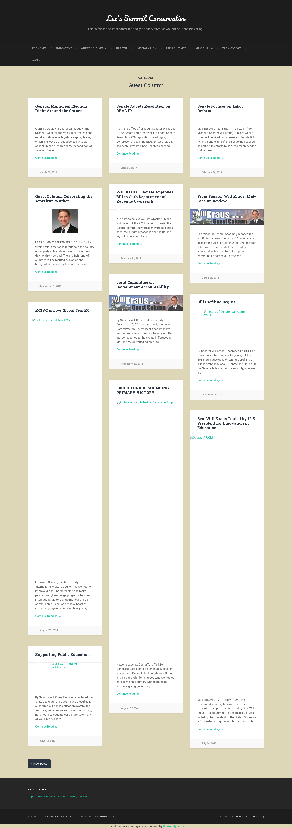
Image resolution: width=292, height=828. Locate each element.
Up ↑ (261, 816)
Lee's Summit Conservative (146, 18)
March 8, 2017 (128, 168)
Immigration (146, 48)
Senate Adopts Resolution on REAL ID (143, 108)
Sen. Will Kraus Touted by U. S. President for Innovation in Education (226, 423)
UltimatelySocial (174, 826)
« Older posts (39, 763)
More (36, 60)
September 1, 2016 (50, 286)
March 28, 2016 (210, 277)
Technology (231, 48)
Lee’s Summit (176, 48)
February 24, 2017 (211, 172)
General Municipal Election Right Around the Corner (61, 108)
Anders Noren (244, 816)
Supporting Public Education (62, 654)
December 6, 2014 (212, 394)
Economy (39, 48)
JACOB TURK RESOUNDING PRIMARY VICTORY (142, 390)
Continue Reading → (48, 157)
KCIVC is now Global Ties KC (62, 310)
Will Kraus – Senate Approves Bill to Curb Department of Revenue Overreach (144, 196)
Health (121, 48)
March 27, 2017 (48, 172)
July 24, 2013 (208, 743)
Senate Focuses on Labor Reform (220, 108)
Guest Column (92, 48)
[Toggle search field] (258, 60)
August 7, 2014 (129, 708)
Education (64, 48)
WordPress (107, 816)
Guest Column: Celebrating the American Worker (63, 198)
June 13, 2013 (47, 741)
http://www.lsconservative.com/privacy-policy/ (57, 796)
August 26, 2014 (48, 630)
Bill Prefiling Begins (216, 301)
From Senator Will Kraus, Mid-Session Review (226, 198)
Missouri (202, 48)
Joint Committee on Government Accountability (142, 284)
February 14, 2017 (130, 258)
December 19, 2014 (131, 363)
